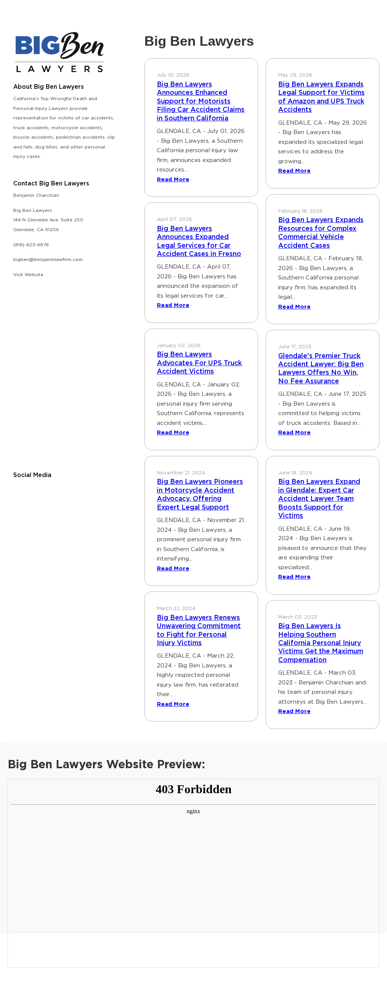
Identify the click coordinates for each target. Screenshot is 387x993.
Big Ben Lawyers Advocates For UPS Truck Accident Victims (199, 363)
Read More (173, 179)
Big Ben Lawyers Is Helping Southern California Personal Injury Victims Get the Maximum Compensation (320, 643)
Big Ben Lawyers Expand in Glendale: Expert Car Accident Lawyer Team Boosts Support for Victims (319, 499)
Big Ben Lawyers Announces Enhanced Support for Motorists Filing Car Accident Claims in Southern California (201, 102)
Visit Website (28, 275)
